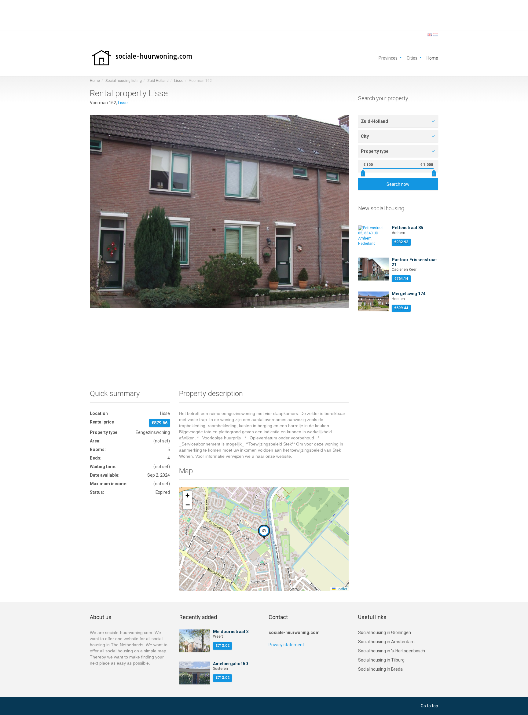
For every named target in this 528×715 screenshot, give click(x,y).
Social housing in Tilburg (381, 660)
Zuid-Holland (158, 81)
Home (432, 58)
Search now (398, 184)
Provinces (388, 58)
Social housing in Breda (380, 669)
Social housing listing (123, 81)
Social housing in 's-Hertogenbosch (391, 650)
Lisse (178, 81)
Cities (412, 58)
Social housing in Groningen (384, 632)
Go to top (429, 705)
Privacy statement (286, 644)
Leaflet (341, 589)
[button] (264, 532)
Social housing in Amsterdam (386, 641)
